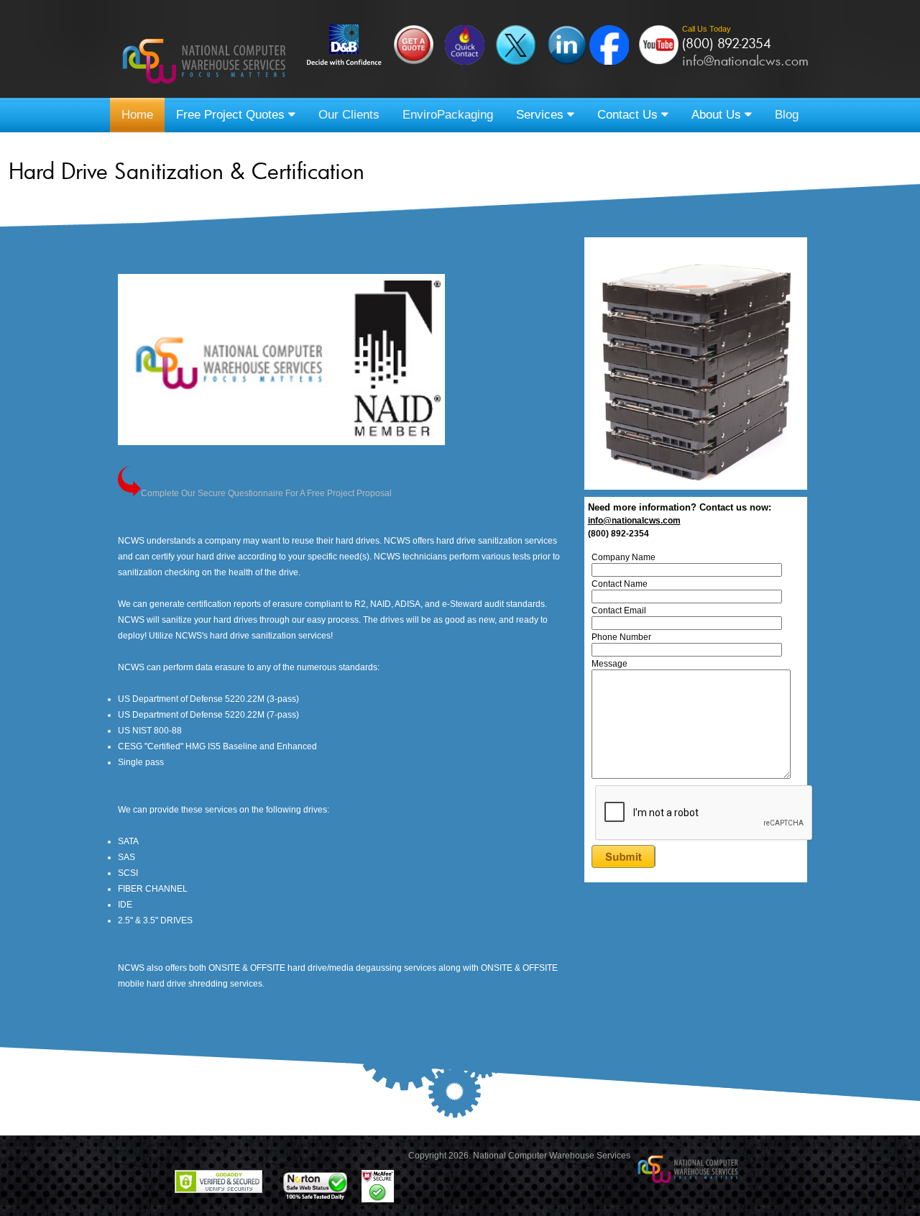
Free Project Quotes (232, 115)
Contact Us (629, 115)
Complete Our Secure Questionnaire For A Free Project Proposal (266, 493)
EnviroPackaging (447, 115)
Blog (787, 115)
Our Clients (349, 115)
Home (137, 115)
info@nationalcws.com (745, 60)
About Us (718, 115)
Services (541, 115)
